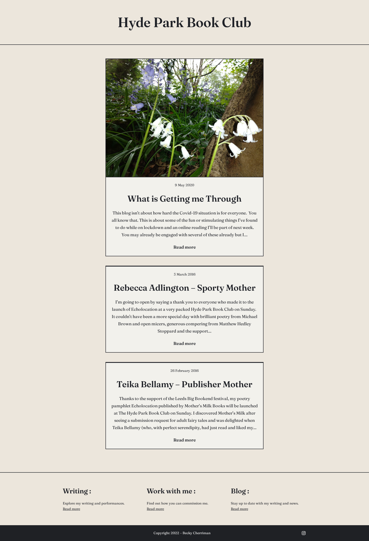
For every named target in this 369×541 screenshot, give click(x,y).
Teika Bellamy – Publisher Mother (184, 384)
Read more (71, 509)
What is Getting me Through (184, 198)
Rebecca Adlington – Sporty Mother (185, 287)
